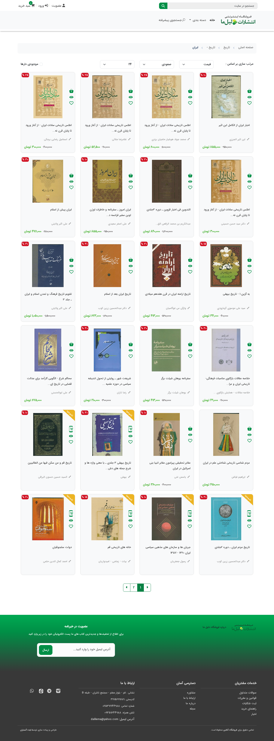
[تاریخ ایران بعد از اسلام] (117, 302)
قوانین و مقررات (247, 698)
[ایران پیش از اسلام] (61, 218)
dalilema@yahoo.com (104, 719)
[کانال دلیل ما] (49, 691)
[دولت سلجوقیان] (62, 556)
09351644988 (112, 712)
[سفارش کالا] (130, 429)
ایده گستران (25, 730)
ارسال (45, 650)
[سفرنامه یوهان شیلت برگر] (176, 387)
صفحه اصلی (245, 47)
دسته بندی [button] (199, 20)
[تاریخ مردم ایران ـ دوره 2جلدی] (232, 556)
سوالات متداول (247, 692)
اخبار (253, 714)
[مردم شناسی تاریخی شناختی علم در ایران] (226, 471)
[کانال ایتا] (40, 691)
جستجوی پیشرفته (170, 20)
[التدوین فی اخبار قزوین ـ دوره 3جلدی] (169, 218)
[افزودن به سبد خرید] (249, 91)
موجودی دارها (29, 64)
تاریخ (226, 47)
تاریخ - (211, 47)
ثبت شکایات (249, 703)
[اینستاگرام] (58, 691)
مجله (192, 709)
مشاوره (191, 692)
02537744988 (111, 706)
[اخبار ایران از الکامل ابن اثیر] (234, 134)
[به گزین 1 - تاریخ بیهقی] (236, 302)
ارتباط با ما (189, 698)
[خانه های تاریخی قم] (119, 556)
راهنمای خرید (248, 709)
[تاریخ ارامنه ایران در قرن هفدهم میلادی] (168, 302)
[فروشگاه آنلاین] (238, 20)
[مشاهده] (249, 97)
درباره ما (190, 703)
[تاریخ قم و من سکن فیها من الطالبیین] (50, 471)
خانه (212, 20)
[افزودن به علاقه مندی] (249, 103)
